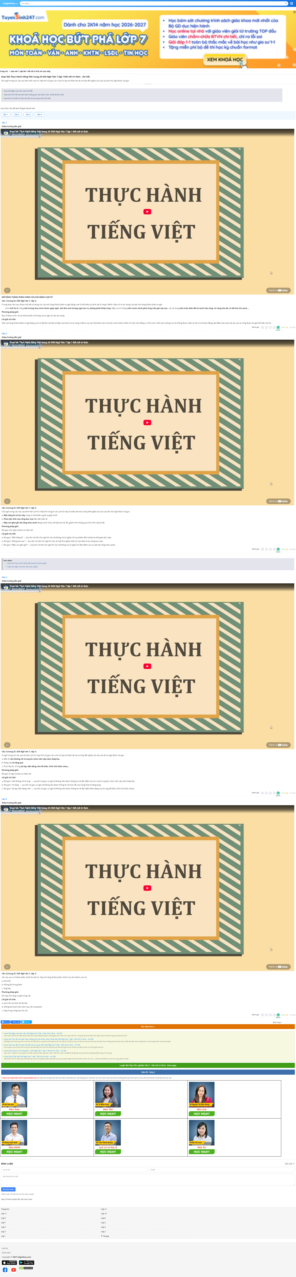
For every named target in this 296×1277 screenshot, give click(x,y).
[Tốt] (274, 327)
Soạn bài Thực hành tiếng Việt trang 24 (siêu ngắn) (27, 563)
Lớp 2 (103, 1231)
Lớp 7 (3, 1222)
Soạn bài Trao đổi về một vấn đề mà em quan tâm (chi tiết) (26, 98)
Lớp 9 (3, 1218)
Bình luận (16, 1022)
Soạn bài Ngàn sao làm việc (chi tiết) (17, 91)
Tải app (106, 1236)
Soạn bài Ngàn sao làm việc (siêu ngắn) (22, 567)
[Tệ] (266, 327)
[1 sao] (283, 1022)
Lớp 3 (3, 1231)
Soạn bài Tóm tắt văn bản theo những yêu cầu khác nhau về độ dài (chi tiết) (33, 94)
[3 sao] (288, 1022)
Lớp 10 (104, 1213)
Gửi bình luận (8, 1189)
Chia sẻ (6, 1022)
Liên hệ (5, 1248)
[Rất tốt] (278, 327)
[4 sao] (291, 1022)
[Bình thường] (270, 327)
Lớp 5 (3, 1227)
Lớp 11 (4, 1213)
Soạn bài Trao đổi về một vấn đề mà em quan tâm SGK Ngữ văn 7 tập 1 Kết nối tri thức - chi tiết (42, 1045)
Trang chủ (5, 1209)
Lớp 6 (103, 1222)
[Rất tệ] (262, 327)
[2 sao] (286, 1022)
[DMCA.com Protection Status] (26, 1270)
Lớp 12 (104, 1209)
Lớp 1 (3, 1236)
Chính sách (6, 1252)
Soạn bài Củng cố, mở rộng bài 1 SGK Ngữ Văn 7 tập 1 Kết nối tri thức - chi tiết (35, 1050)
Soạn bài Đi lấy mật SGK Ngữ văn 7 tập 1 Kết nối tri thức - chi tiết (30, 1056)
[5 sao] (294, 1022)
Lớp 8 (103, 1218)
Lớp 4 (103, 1227)
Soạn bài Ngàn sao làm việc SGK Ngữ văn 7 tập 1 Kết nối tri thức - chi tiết (33, 1033)
